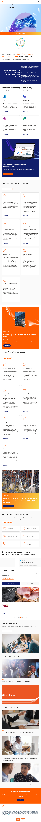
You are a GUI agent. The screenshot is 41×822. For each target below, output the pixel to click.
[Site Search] (35, 2)
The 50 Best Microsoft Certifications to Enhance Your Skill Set (17, 785)
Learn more (7, 345)
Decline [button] (23, 819)
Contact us (20, 799)
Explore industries (7, 522)
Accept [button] (18, 819)
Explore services (7, 358)
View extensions (8, 174)
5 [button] (22, 617)
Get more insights (7, 631)
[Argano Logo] (4, 2)
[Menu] (38, 2)
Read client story (8, 505)
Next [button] (26, 617)
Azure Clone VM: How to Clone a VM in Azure (13, 656)
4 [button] (21, 617)
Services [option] (30, 583)
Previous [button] (14, 617)
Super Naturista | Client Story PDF (10, 707)
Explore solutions (7, 189)
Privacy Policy (8, 814)
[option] (20, 599)
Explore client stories (8, 578)
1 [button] (18, 617)
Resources (3, 705)
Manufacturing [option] (11, 583)
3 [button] (20, 617)
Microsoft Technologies (20, 33)
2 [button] (19, 617)
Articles (3, 654)
